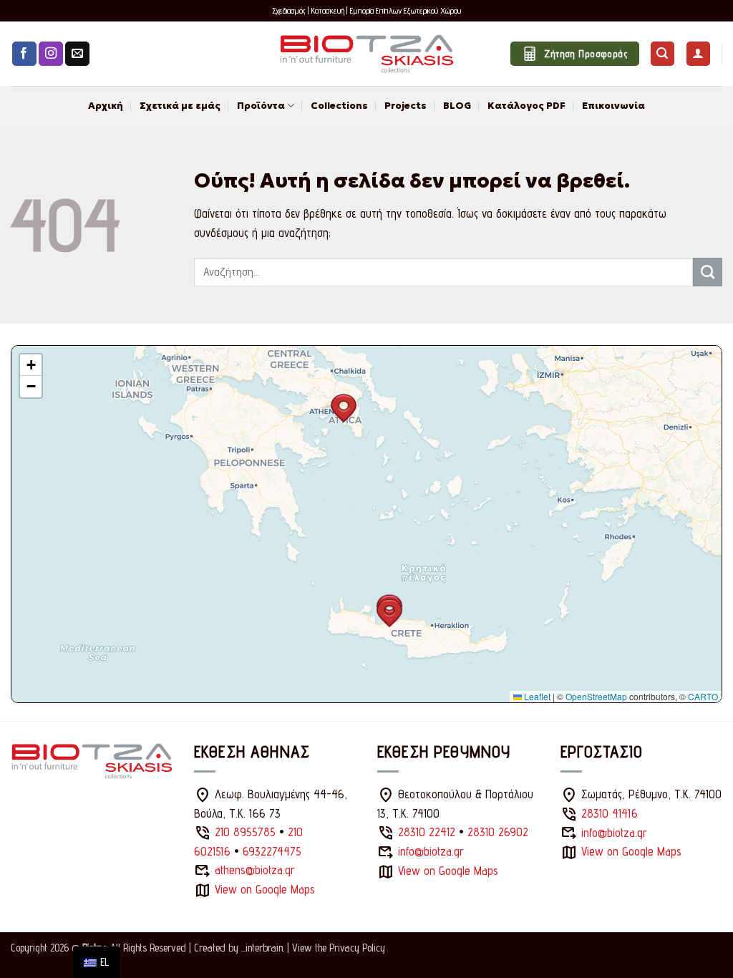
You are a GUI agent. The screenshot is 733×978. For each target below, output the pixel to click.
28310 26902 (497, 832)
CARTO (703, 696)
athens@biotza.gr (255, 870)
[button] (662, 54)
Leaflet (536, 696)
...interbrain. (262, 947)
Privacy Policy (357, 947)
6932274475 (272, 851)
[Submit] (707, 272)
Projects (405, 106)
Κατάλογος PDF (526, 106)
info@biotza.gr (431, 851)
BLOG (457, 106)
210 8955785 (245, 832)
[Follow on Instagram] (51, 54)
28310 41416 (609, 813)
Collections (339, 106)
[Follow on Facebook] (24, 54)
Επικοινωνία (613, 106)
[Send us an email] (77, 54)
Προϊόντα (261, 106)
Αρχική (105, 106)
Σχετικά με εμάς (180, 106)
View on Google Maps (265, 889)
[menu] (96, 962)
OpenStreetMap (596, 696)
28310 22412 (426, 832)
